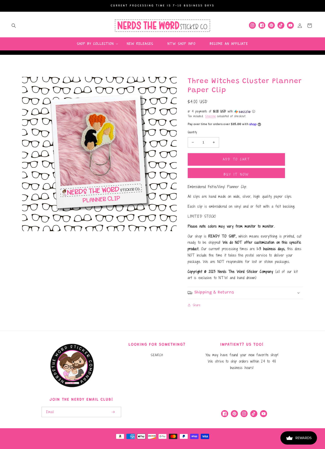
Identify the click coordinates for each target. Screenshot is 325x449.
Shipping (210, 116)
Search (157, 355)
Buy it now (236, 174)
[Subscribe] (113, 412)
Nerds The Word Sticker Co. (133, 442)
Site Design (176, 442)
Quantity (192, 132)
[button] (14, 25)
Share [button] (197, 305)
